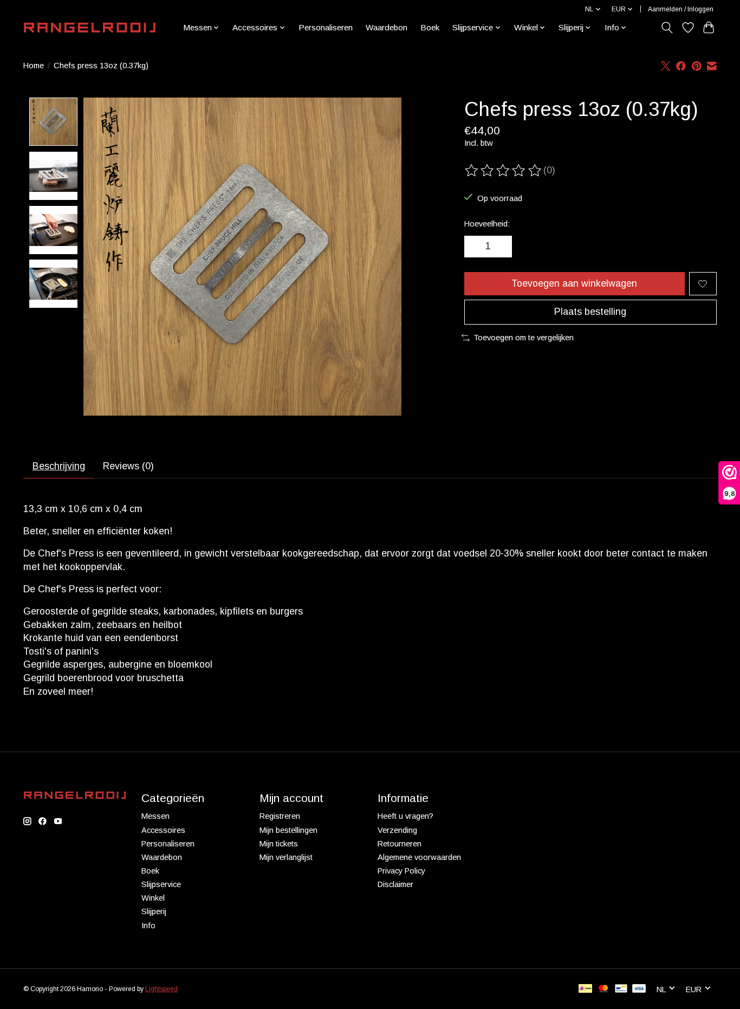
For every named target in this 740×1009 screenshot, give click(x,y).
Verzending (397, 830)
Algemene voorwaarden (419, 857)
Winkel (153, 898)
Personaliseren (325, 27)
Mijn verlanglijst (286, 857)
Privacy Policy (401, 870)
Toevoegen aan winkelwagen (574, 283)
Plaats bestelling (590, 311)
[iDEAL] (585, 989)
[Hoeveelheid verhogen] (500, 246)
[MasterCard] (603, 989)
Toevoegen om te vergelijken (523, 337)
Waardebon (386, 27)
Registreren (279, 816)
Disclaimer (395, 884)
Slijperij (153, 911)
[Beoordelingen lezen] (503, 171)
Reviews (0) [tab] (128, 466)
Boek (429, 27)
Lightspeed (161, 989)
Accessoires (163, 830)
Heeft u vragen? (405, 816)
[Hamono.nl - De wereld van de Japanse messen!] (89, 27)
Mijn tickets (278, 843)
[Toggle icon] (667, 27)
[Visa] (639, 989)
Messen (155, 816)
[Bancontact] (621, 989)
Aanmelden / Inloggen (680, 9)
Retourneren (399, 843)
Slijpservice (161, 884)
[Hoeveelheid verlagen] (476, 246)
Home (33, 65)
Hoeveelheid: (487, 223)
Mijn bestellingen (288, 830)
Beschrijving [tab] (59, 466)
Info (148, 925)
